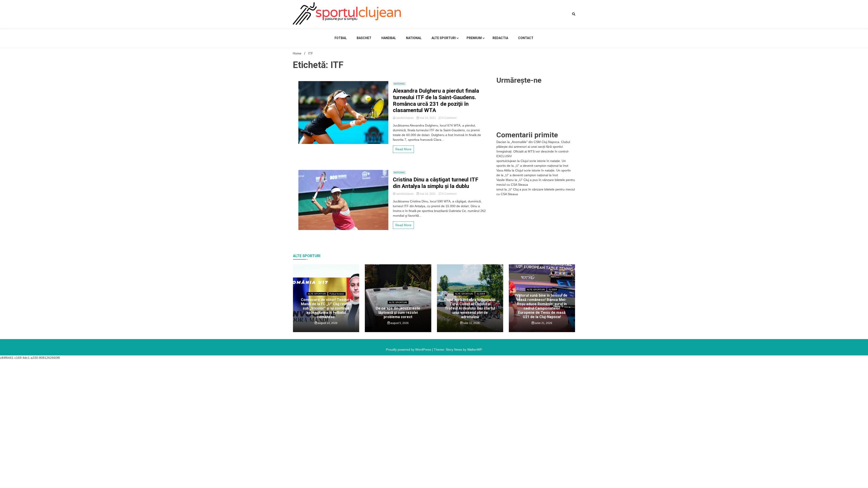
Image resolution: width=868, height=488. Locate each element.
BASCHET (364, 38)
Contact (525, 38)
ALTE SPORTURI (444, 38)
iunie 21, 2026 (543, 323)
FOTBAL (341, 38)
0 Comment (449, 118)
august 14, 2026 (327, 323)
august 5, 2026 (399, 323)
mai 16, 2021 (427, 118)
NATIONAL (414, 38)
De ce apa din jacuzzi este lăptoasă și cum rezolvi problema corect (398, 312)
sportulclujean (405, 118)
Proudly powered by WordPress (409, 349)
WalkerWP (474, 349)
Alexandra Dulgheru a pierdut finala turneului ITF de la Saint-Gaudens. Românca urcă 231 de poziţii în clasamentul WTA (436, 100)
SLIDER (481, 294)
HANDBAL (388, 38)
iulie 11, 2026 (471, 323)
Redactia (500, 38)
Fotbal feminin (337, 294)
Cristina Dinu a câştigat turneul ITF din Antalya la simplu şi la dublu (435, 182)
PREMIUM (474, 38)
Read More (403, 149)
